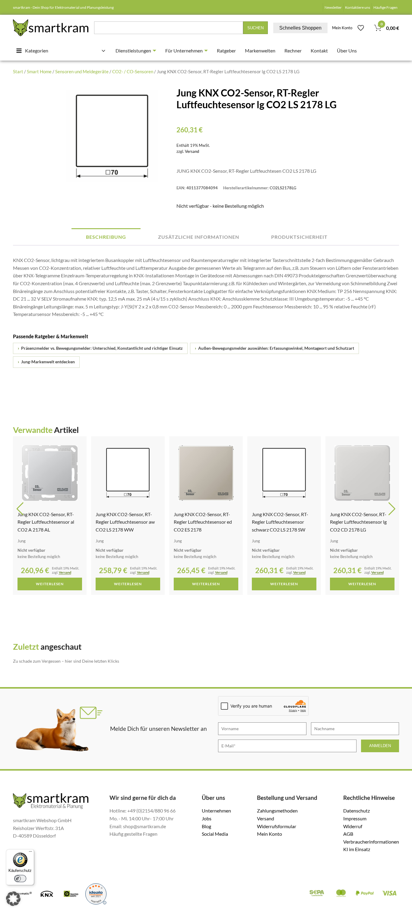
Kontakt (319, 50)
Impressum (354, 818)
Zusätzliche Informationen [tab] (198, 237)
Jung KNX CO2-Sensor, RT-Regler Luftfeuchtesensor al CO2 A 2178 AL (45, 521)
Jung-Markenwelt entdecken (46, 361)
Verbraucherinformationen (371, 841)
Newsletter (333, 7)
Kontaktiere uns (357, 7)
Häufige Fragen (385, 7)
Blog (206, 826)
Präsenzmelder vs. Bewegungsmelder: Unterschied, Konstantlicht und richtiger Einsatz (100, 348)
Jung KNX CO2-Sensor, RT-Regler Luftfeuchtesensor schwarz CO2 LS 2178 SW (280, 521)
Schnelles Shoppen (300, 27)
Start (18, 71)
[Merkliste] (361, 28)
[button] (20, 509)
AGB (348, 834)
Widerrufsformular (276, 826)
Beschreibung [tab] (106, 237)
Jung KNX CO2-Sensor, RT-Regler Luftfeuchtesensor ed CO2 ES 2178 (203, 521)
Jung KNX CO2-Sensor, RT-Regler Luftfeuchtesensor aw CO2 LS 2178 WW (125, 521)
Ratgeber (226, 50)
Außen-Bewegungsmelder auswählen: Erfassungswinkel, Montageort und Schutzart (274, 348)
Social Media (215, 834)
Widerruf (352, 826)
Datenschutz (356, 810)
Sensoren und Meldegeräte (82, 71)
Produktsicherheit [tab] (299, 237)
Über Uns (347, 50)
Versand (192, 151)
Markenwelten (260, 50)
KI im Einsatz (356, 849)
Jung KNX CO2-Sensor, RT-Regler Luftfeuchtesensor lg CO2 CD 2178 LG (358, 521)
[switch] (20, 878)
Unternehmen (216, 810)
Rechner (293, 50)
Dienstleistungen (133, 50)
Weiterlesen (50, 584)
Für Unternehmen (184, 50)
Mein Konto (342, 27)
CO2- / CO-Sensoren (132, 71)
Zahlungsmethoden (277, 810)
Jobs (206, 818)
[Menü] (30, 853)
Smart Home (39, 71)
